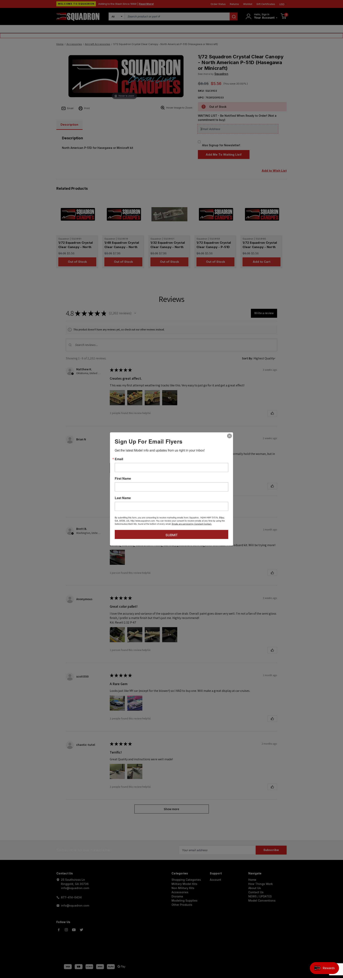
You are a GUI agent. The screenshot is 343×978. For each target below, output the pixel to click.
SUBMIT (172, 535)
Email (119, 459)
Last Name (123, 498)
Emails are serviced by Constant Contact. (192, 523)
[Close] (229, 436)
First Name (123, 478)
